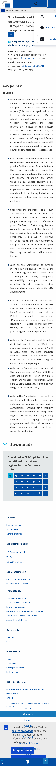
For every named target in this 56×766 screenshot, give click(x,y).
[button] (39, 4)
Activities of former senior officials (21, 615)
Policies (28, 720)
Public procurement (15, 667)
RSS (8, 641)
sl (34, 493)
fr (28, 481)
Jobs (8, 659)
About (28, 708)
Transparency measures (17, 598)
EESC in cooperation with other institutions (25, 689)
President (28, 737)
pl (45, 487)
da (34, 475)
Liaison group (12, 693)
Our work (28, 714)
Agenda (28, 725)
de (40, 475)
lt (22, 487)
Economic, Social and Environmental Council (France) (27, 705)
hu (28, 487)
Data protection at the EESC (18, 579)
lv (16, 487)
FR (11, 34)
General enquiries (14, 533)
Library (9, 556)
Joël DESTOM (28, 58)
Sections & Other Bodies (28, 749)
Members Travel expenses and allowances (25, 611)
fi (39, 493)
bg (16, 475)
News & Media (28, 731)
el (16, 481)
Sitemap (10, 637)
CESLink (9, 698)
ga (34, 481)
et (45, 475)
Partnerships (12, 672)
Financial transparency (16, 606)
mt (34, 487)
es (22, 475)
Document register (18, 552)
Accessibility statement (17, 620)
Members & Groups (28, 743)
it (45, 481)
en (22, 481)
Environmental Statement (17, 583)
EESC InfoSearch (17, 561)
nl (40, 487)
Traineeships (12, 663)
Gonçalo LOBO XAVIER (35, 66)
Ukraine (28, 754)
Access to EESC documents (18, 602)
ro (22, 493)
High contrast (27, 761)
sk (28, 493)
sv (45, 493)
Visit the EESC (12, 529)
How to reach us (13, 525)
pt (16, 493)
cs (28, 475)
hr (40, 481)
